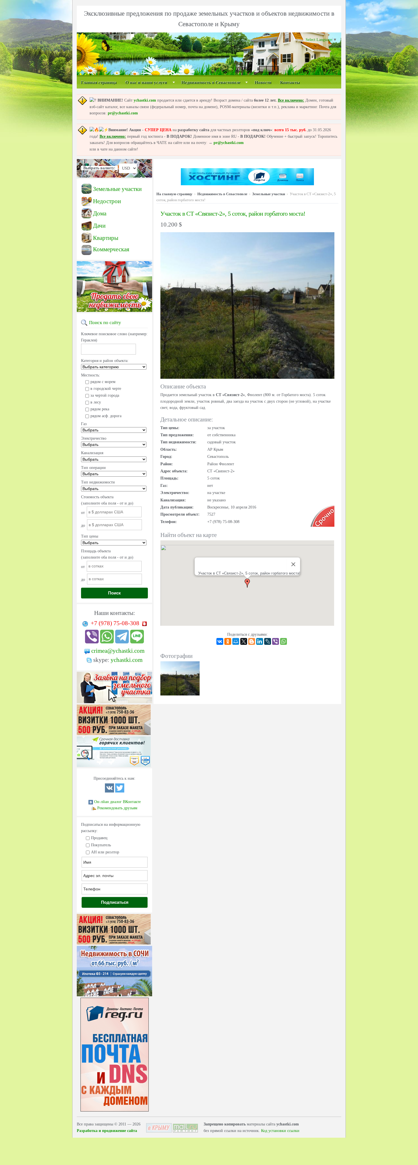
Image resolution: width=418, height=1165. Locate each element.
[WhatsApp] (283, 641)
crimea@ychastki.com (117, 650)
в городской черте (105, 388)
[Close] (293, 564)
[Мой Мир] (235, 641)
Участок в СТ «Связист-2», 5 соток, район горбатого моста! (232, 213)
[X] (243, 641)
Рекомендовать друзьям (117, 808)
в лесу (95, 402)
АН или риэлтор (105, 852)
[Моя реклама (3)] (114, 767)
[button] (247, 583)
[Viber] (275, 641)
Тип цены (89, 536)
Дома (99, 213)
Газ (84, 424)
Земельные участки (117, 189)
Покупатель (101, 845)
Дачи (99, 225)
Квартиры (105, 237)
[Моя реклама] (114, 735)
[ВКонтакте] (219, 641)
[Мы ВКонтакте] (109, 791)
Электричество (93, 438)
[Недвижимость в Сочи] (114, 996)
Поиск (114, 592)
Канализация (92, 453)
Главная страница (99, 82)
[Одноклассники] (227, 641)
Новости (263, 82)
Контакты (290, 82)
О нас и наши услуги (146, 82)
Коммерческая (111, 249)
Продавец (99, 838)
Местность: (90, 375)
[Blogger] (251, 641)
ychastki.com (145, 100)
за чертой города (104, 395)
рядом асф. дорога (105, 416)
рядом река (99, 409)
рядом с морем (102, 382)
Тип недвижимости (98, 482)
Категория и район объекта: (105, 361)
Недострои (107, 201)
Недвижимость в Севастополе (211, 82)
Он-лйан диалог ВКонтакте (117, 802)
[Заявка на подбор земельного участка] (114, 703)
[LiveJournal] (267, 641)
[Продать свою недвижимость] (114, 312)
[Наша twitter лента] (119, 791)
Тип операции (93, 468)
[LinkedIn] (259, 641)
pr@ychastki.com (123, 113)
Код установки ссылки (280, 1131)
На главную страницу (174, 194)
